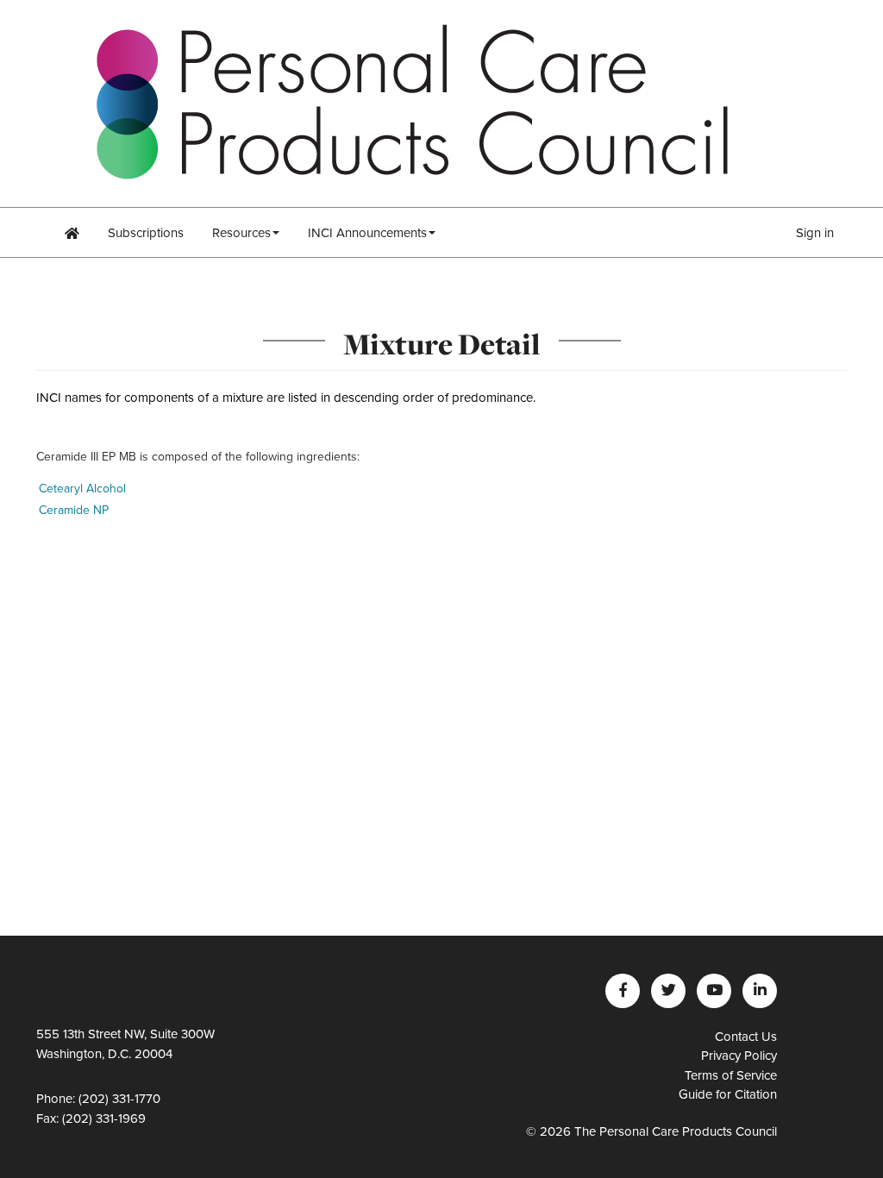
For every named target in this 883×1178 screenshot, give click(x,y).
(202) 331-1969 (104, 1118)
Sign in (815, 233)
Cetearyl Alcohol (82, 488)
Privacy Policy (739, 1055)
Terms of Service (731, 1075)
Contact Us (746, 1036)
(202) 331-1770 (119, 1098)
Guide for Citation (728, 1094)
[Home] (72, 233)
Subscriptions (146, 233)
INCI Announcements (367, 233)
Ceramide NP (74, 510)
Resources (241, 233)
